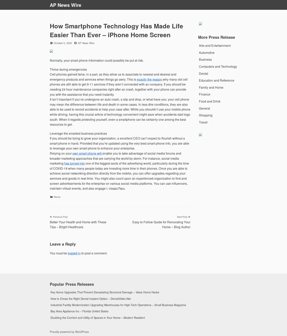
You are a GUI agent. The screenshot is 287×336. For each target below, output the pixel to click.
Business (205, 59)
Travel (203, 122)
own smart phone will (87, 153)
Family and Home (211, 87)
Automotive (207, 52)
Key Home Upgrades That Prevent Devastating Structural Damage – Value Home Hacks (105, 292)
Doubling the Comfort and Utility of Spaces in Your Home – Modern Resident (98, 318)
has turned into (74, 163)
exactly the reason (150, 79)
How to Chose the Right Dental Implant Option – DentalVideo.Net (91, 299)
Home (57, 197)
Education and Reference (216, 80)
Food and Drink (209, 101)
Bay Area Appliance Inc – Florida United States (79, 311)
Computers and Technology (218, 66)
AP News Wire (65, 5)
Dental (203, 73)
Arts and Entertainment (215, 45)
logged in (74, 253)
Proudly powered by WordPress (69, 332)
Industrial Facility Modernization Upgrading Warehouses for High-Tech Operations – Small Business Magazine (118, 305)
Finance (204, 94)
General (204, 108)
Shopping (205, 115)
